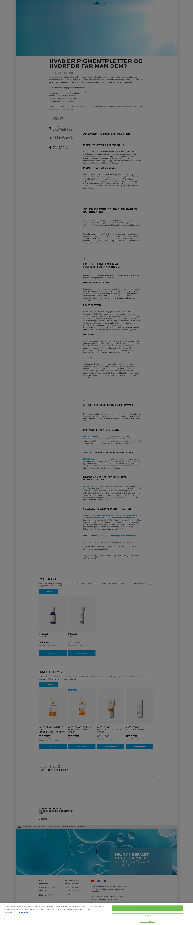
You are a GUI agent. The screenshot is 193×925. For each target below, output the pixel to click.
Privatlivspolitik (23, 912)
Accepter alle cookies (148, 908)
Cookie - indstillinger (147, 922)
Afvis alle (147, 916)
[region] (96, 914)
